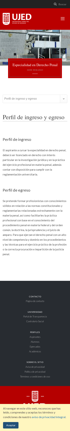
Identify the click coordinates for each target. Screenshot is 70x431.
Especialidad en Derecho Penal (35, 67)
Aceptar (10, 425)
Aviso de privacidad (35, 366)
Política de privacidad (35, 371)
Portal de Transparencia (35, 316)
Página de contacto (35, 301)
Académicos (35, 351)
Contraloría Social (35, 321)
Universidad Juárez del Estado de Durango (17, 19)
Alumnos (35, 341)
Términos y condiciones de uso (35, 376)
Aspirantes (35, 336)
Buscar (62, 4)
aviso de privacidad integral (49, 417)
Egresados (35, 346)
